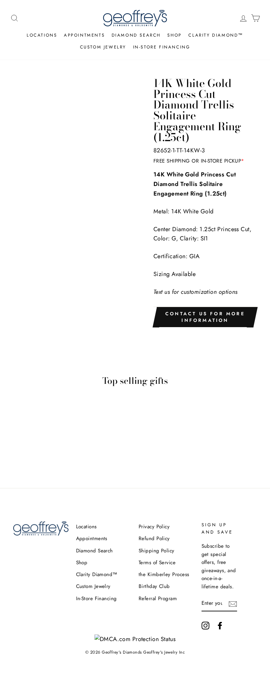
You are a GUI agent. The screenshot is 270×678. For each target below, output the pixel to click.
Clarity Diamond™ (215, 35)
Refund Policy (154, 538)
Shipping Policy (157, 550)
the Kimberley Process (164, 574)
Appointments (84, 35)
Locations (42, 35)
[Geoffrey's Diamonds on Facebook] (220, 625)
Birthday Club (154, 586)
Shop (174, 35)
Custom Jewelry (103, 47)
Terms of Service (157, 562)
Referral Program (158, 598)
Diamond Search (136, 35)
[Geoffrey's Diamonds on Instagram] (205, 625)
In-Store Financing (161, 47)
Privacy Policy (154, 526)
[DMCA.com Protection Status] (135, 639)
